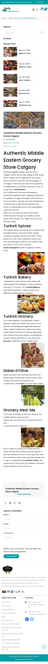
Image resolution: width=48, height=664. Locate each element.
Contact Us (7, 606)
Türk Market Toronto (10, 643)
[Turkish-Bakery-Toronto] (31, 304)
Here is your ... (25, 93)
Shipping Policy (8, 609)
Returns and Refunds (11, 624)
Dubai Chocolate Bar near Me (11, 648)
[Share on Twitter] (10, 503)
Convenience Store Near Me (12, 634)
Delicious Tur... (25, 105)
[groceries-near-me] (33, 355)
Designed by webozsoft (24, 659)
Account (40, 2)
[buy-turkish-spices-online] (31, 263)
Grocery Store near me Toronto (11, 628)
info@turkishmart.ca (37, 614)
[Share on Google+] (15, 503)
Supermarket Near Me (11, 640)
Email (6, 524)
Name (6, 514)
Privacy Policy (8, 620)
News (11, 18)
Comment (8, 533)
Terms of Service (9, 613)
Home (4, 18)
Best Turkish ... (25, 80)
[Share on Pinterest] (19, 503)
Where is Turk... (26, 67)
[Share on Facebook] (5, 503)
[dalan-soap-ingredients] (33, 396)
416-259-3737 (34, 612)
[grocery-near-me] (33, 437)
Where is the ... (25, 53)
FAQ (3, 617)
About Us (5, 602)
